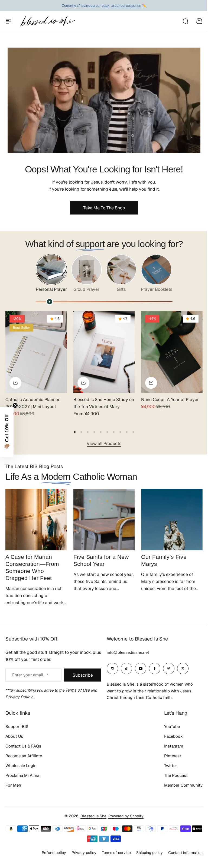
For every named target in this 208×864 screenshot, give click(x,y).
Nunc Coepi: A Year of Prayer (170, 399)
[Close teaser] (15, 405)
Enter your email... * (30, 674)
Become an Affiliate (23, 755)
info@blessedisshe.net (126, 652)
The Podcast (172, 775)
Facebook (169, 736)
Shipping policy (145, 852)
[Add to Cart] (151, 383)
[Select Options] (15, 383)
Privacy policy (79, 852)
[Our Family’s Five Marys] (172, 519)
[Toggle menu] (9, 21)
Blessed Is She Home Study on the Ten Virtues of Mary (103, 403)
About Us (14, 736)
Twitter (166, 765)
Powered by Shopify (124, 815)
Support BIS (16, 726)
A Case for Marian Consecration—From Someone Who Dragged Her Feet (32, 567)
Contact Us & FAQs (23, 746)
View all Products (104, 443)
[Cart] (199, 21)
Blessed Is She (92, 815)
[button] (75, 432)
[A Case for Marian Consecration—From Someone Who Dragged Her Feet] (36, 519)
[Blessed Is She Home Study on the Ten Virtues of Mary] (104, 352)
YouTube (168, 726)
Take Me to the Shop (104, 208)
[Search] (185, 21)
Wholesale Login (21, 765)
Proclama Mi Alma (22, 775)
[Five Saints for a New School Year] (104, 519)
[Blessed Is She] (47, 21)
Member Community (179, 785)
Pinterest (168, 755)
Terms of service (112, 852)
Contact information (181, 852)
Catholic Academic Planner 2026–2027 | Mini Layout (32, 403)
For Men (13, 785)
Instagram (169, 746)
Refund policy (50, 852)
